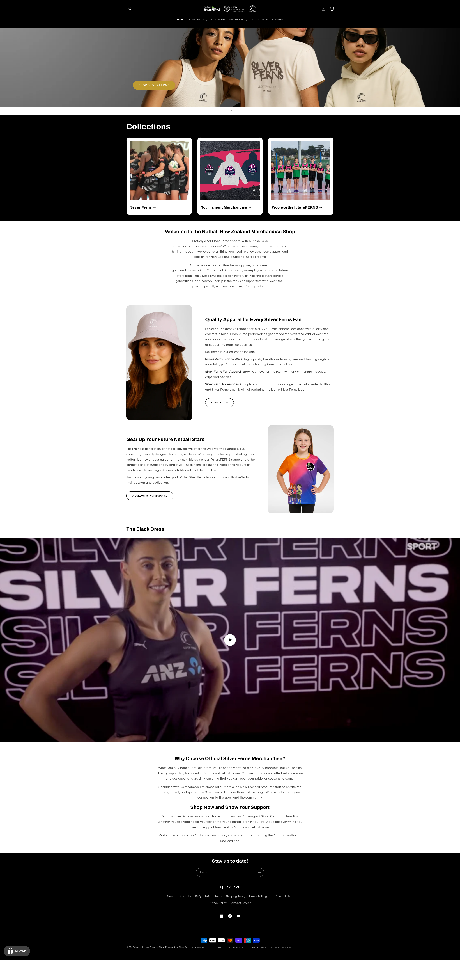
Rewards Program (260, 896)
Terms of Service (240, 903)
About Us (186, 896)
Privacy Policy (217, 903)
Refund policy (198, 947)
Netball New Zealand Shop (150, 947)
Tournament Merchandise (224, 207)
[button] (130, 9)
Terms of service (237, 947)
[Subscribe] (260, 872)
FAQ (198, 896)
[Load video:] (230, 640)
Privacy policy (217, 947)
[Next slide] (238, 111)
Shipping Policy (235, 896)
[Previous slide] (222, 111)
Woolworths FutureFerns (149, 495)
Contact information (281, 947)
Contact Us (283, 896)
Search (171, 896)
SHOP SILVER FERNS (154, 85)
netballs (303, 384)
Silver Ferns (141, 207)
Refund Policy (213, 896)
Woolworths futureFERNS (295, 207)
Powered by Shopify (176, 947)
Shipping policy (258, 947)
